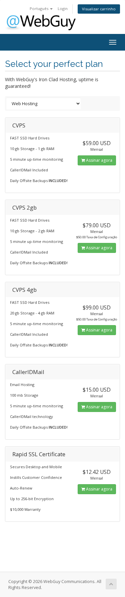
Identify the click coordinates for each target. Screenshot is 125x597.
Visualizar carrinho (99, 8)
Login (63, 8)
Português (39, 8)
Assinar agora (98, 160)
